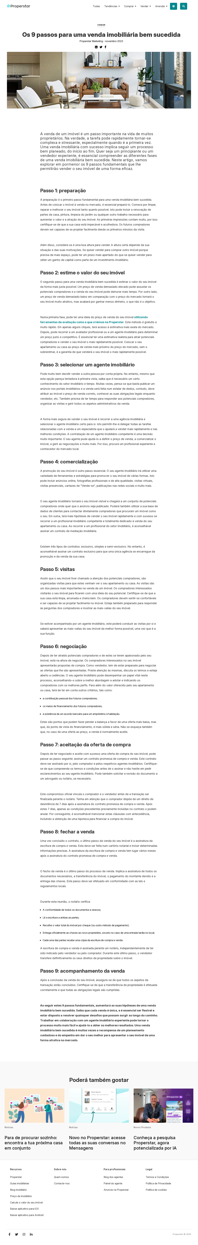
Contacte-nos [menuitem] (62, 1183)
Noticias (9, 1127)
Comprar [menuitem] (129, 6)
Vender (101, 25)
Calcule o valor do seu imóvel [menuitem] (26, 1202)
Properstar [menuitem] (16, 1177)
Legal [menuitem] (149, 1169)
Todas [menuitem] (96, 6)
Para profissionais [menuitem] (114, 1169)
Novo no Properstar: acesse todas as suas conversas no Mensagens (97, 1143)
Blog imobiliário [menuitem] (18, 1189)
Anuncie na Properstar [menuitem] (116, 1189)
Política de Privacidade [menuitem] (158, 1183)
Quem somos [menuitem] (61, 1177)
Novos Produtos (142, 1127)
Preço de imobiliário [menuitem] (21, 1196)
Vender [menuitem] (144, 6)
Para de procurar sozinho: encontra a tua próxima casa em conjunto (34, 1143)
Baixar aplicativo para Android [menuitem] (26, 1215)
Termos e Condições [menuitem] (157, 1177)
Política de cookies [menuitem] (156, 1189)
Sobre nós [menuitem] (60, 1169)
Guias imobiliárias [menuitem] (19, 1183)
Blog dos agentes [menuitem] (113, 1177)
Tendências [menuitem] (110, 6)
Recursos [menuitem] (16, 1169)
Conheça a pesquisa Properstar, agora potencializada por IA (155, 1143)
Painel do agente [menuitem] (113, 1183)
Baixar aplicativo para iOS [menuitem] (24, 1208)
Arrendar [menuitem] (160, 6)
